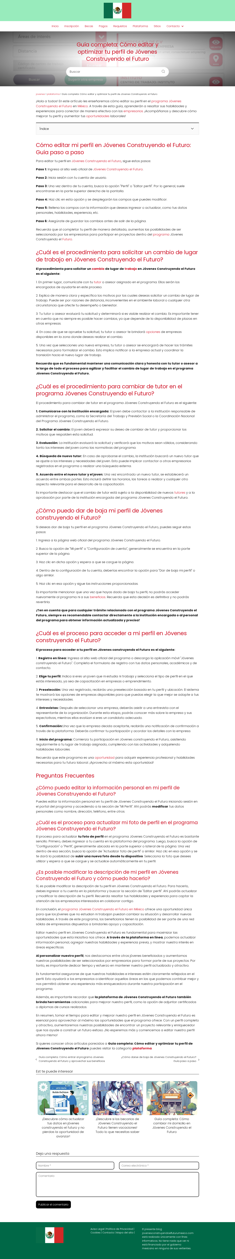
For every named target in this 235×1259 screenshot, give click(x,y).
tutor (97, 282)
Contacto (173, 26)
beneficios (97, 597)
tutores (179, 492)
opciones (153, 332)
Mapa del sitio (124, 1232)
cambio (98, 269)
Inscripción (72, 26)
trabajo (131, 269)
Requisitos (120, 26)
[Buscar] (162, 70)
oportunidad (105, 757)
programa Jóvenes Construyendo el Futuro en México (102, 909)
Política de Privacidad (119, 1229)
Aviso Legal (97, 1229)
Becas (89, 26)
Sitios (157, 26)
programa (161, 234)
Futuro (67, 239)
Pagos (103, 26)
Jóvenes (99, 169)
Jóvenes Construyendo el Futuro (96, 161)
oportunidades (97, 116)
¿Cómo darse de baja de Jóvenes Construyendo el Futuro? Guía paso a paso (158, 1059)
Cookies (95, 1232)
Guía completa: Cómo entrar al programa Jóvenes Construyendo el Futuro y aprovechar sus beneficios (72, 1059)
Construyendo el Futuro (125, 169)
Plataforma (140, 26)
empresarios (133, 111)
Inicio (55, 26)
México (83, 106)
